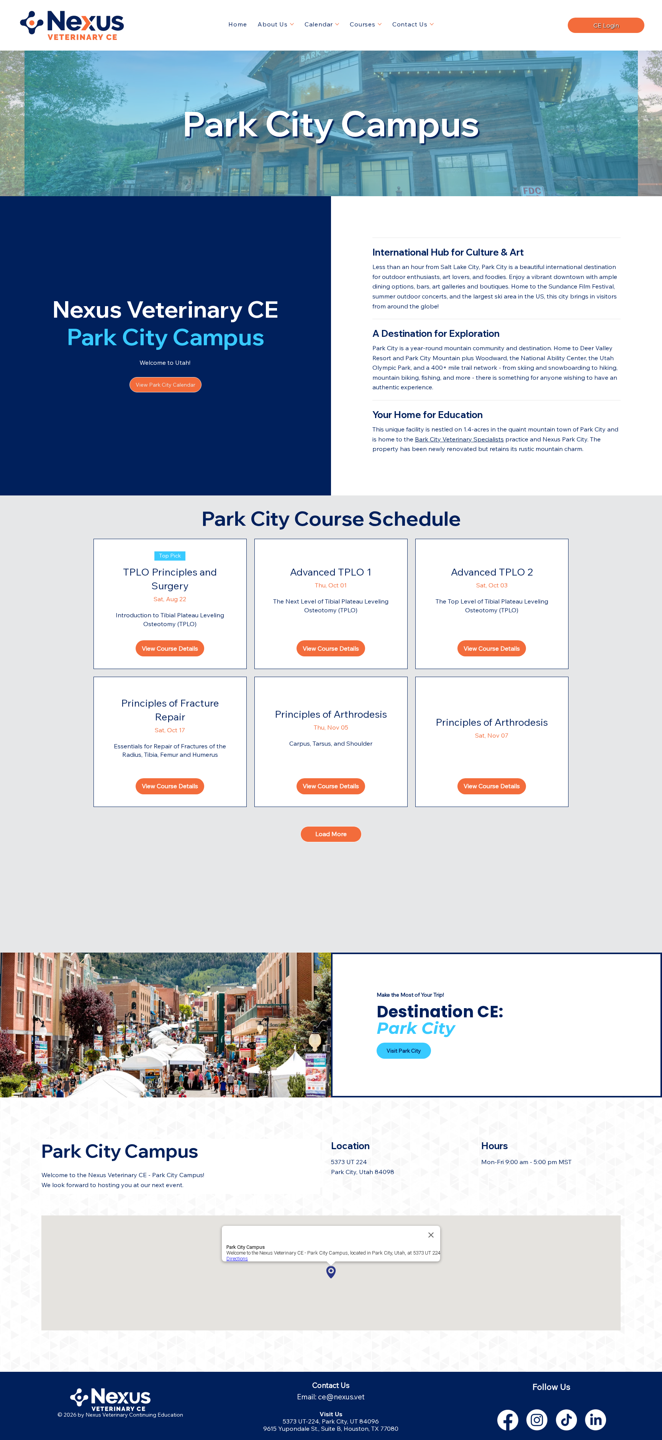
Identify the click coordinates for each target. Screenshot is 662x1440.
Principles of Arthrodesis (331, 714)
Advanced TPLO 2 (492, 572)
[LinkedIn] (595, 1419)
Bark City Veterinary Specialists (459, 439)
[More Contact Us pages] (432, 24)
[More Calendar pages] (337, 24)
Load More (331, 834)
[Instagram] (536, 1419)
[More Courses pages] (380, 24)
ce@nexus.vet (341, 1396)
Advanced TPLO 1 (331, 572)
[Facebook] (507, 1419)
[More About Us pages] (292, 24)
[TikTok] (566, 1419)
